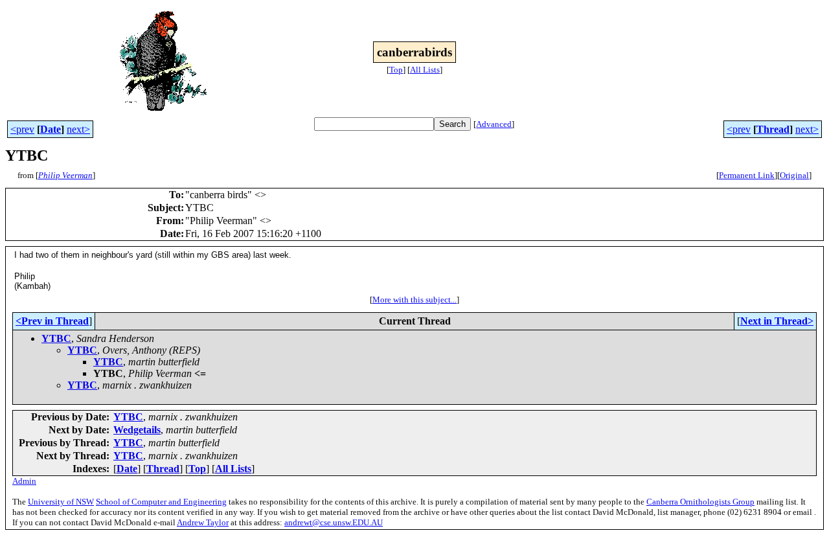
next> (78, 129)
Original (794, 175)
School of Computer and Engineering (161, 502)
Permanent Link (747, 175)
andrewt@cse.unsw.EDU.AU (333, 522)
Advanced (494, 124)
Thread (772, 129)
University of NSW (61, 502)
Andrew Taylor (203, 522)
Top (396, 69)
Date (50, 129)
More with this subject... (414, 299)
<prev (22, 129)
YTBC (56, 338)
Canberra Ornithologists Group (700, 502)
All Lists (425, 69)
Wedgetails (137, 429)
